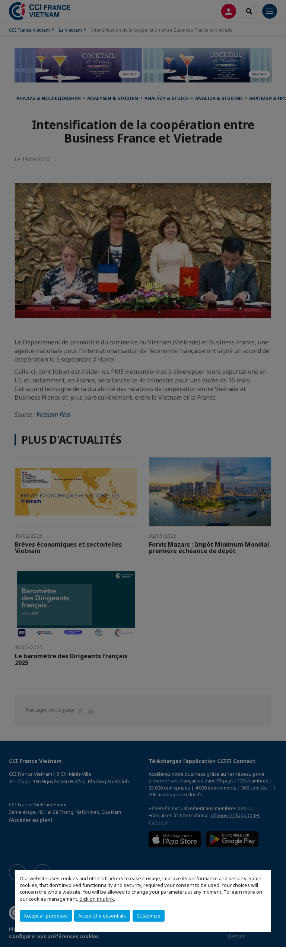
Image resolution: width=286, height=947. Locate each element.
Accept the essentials (102, 915)
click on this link (96, 899)
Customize (149, 915)
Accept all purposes (46, 915)
